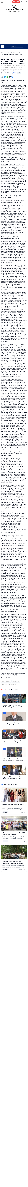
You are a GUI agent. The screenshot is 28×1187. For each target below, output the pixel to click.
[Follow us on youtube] (26, 1)
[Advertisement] (14, 28)
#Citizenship (16, 681)
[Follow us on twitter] (23, 1)
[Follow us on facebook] (21, 1)
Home (2, 51)
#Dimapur (4, 684)
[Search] (25, 46)
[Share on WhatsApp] (7, 77)
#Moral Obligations (6, 681)
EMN (14, 72)
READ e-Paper (16, 1)
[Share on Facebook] (12, 77)
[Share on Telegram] (5, 77)
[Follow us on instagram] (24, 1)
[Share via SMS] (10, 77)
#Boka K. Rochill (12, 684)
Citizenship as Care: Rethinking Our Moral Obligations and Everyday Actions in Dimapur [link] (12, 53)
